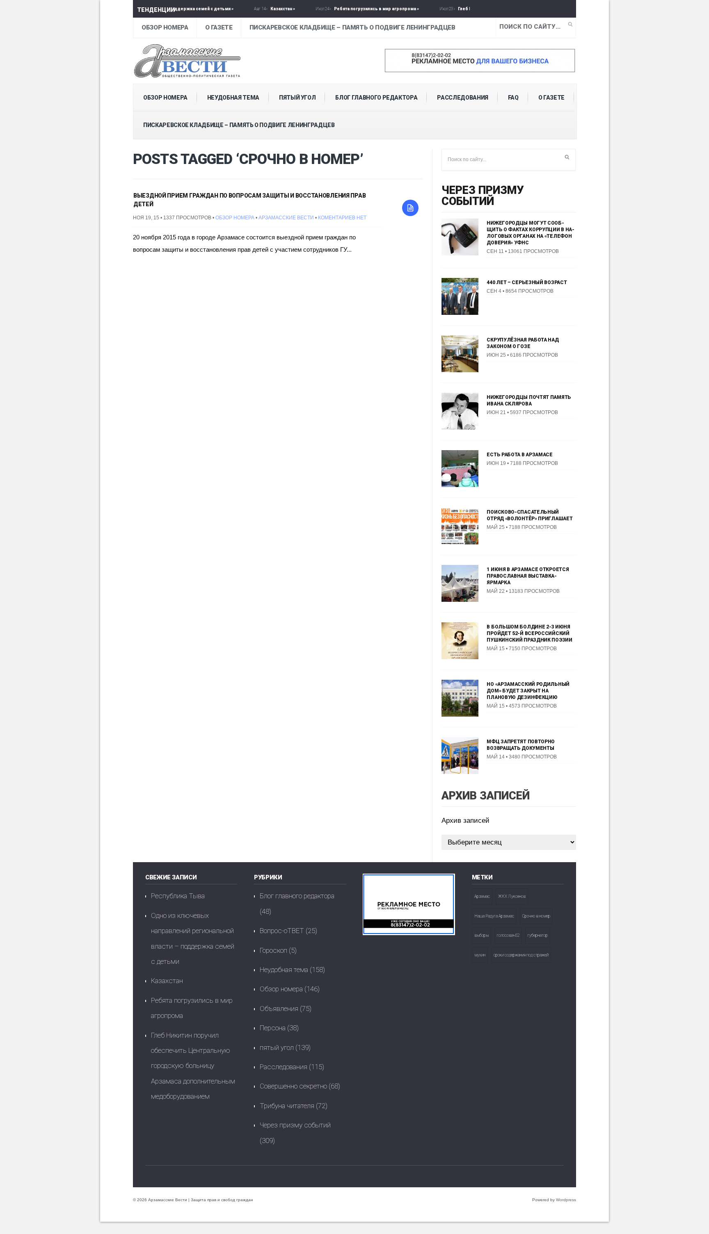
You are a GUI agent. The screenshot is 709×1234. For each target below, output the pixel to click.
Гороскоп (273, 950)
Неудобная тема (233, 97)
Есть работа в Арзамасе (519, 455)
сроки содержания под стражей (521, 955)
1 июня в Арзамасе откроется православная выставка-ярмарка (528, 576)
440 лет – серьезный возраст (527, 282)
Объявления (279, 1008)
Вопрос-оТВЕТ (282, 931)
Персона (273, 1028)
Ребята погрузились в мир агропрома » (348, 9)
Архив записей (465, 820)
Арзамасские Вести (286, 218)
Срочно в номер (536, 916)
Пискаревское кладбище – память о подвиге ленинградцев (352, 27)
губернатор (538, 935)
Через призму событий (482, 196)
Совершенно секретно (293, 1086)
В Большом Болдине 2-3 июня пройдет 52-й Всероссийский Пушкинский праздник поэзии (529, 633)
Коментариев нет (342, 218)
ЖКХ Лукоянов (512, 896)
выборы (481, 935)
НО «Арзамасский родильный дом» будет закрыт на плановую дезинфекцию (528, 690)
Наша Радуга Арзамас (494, 916)
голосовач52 (508, 935)
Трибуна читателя (287, 1106)
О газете (219, 27)
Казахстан (167, 981)
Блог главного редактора (376, 97)
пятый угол (297, 97)
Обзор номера (165, 27)
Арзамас (482, 896)
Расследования (462, 97)
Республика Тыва (178, 896)
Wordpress (566, 1200)
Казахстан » (255, 9)
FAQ (513, 97)
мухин (479, 955)
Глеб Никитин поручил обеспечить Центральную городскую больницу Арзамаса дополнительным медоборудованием (193, 1066)
